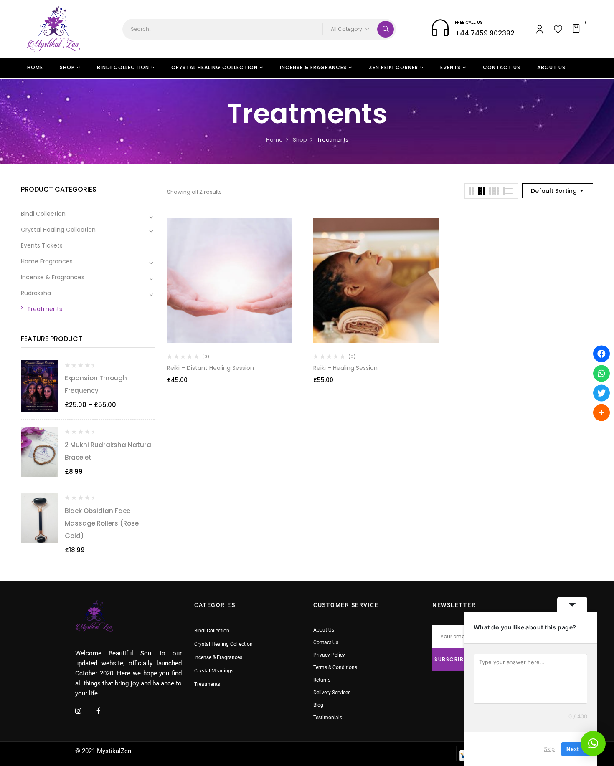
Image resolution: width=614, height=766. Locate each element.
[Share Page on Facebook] (601, 353)
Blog (318, 705)
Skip (549, 749)
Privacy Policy (329, 655)
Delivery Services (331, 692)
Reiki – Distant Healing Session (210, 368)
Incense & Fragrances (52, 277)
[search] (385, 29)
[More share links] (601, 412)
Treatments (44, 309)
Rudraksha (36, 293)
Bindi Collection (43, 214)
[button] (577, 29)
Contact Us (325, 642)
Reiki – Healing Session (345, 368)
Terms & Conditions (335, 667)
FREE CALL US (469, 22)
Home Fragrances (47, 261)
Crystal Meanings (213, 671)
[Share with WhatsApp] (601, 373)
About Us (323, 630)
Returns (321, 680)
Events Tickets (42, 245)
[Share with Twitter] (601, 392)
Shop (300, 140)
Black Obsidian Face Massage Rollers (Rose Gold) (102, 523)
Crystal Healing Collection (58, 229)
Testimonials (327, 717)
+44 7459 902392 (485, 33)
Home (274, 140)
